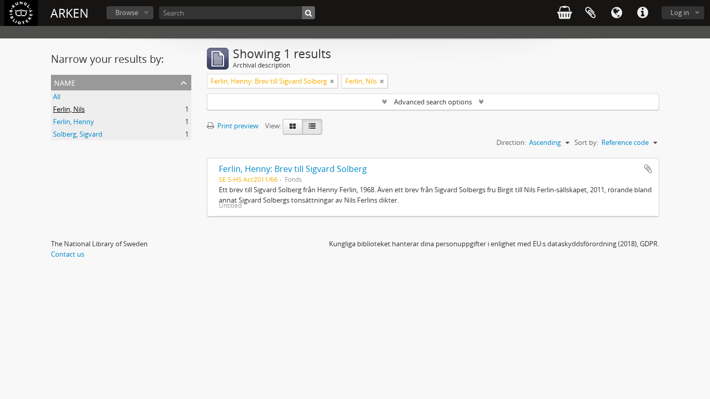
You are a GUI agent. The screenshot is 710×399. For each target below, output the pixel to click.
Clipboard (590, 13)
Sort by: (586, 142)
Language (616, 13)
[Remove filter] (332, 81)
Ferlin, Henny (73, 121)
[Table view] (312, 127)
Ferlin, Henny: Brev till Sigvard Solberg (293, 169)
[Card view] (293, 127)
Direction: (511, 142)
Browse (126, 12)
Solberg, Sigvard (77, 134)
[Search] (308, 12)
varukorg (564, 13)
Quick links (642, 13)
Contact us (67, 254)
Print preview (237, 125)
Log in (679, 12)
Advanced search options (433, 102)
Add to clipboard (648, 169)
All (56, 96)
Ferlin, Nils (69, 109)
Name (64, 82)
